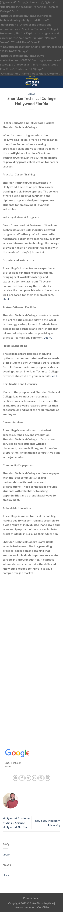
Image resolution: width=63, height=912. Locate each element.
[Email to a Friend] (35, 778)
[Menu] (5, 81)
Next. (6, 299)
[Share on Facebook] (22, 778)
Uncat (31, 94)
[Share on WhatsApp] (16, 778)
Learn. (48, 337)
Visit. (54, 375)
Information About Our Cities (31, 907)
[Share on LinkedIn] (47, 778)
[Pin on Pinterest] (41, 778)
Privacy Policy (31, 898)
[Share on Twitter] (28, 778)
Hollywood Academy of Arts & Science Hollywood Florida (16, 823)
